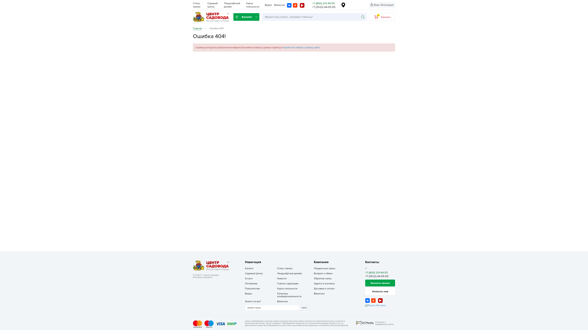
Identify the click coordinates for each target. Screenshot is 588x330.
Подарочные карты (324, 268)
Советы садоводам (287, 283)
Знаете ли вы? (253, 301)
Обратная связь (323, 278)
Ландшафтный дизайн (289, 273)
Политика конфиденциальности (289, 295)
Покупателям (252, 288)
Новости (281, 278)
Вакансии (279, 5)
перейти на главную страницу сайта (301, 47)
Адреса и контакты (324, 283)
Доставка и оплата (324, 288)
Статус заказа (284, 268)
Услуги (249, 278)
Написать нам (380, 291)
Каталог (249, 268)
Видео (268, 5)
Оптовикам (251, 283)
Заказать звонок (380, 283)
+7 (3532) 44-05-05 (323, 7)
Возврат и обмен (323, 273)
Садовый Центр (254, 273)
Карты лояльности (287, 288)
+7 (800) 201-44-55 (323, 3)
